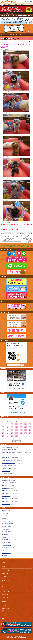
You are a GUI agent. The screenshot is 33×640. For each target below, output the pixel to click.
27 (30, 433)
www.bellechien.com (12, 349)
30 (11, 436)
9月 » (20, 438)
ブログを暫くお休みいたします (8, 463)
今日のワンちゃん (11, 233)
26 (25, 433)
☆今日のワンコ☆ (10, 38)
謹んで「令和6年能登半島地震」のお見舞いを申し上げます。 (15, 452)
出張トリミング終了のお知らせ (8, 460)
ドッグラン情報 (6, 531)
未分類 (3, 555)
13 (29, 427)
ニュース (4, 515)
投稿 (20, 355)
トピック (4, 513)
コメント (21, 359)
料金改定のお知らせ (6, 457)
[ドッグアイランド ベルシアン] (8, 1)
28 (2, 436)
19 (25, 430)
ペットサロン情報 (7, 526)
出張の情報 (5, 529)
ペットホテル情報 (7, 523)
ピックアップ (5, 542)
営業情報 (4, 518)
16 (11, 430)
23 (11, 433)
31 (16, 436)
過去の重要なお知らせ (6, 553)
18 (21, 430)
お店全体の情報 (6, 521)
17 (16, 430)
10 (16, 427)
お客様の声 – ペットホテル (9, 539)
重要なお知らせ (5, 510)
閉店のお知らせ (5, 449)
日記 (3, 550)
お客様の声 (4, 537)
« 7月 (13, 438)
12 (25, 427)
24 (16, 433)
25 (21, 433)
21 (2, 433)
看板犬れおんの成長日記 (7, 547)
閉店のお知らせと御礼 (7, 447)
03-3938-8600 (24, 15)
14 (2, 430)
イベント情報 (5, 534)
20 (30, 430)
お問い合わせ (29, 10)
